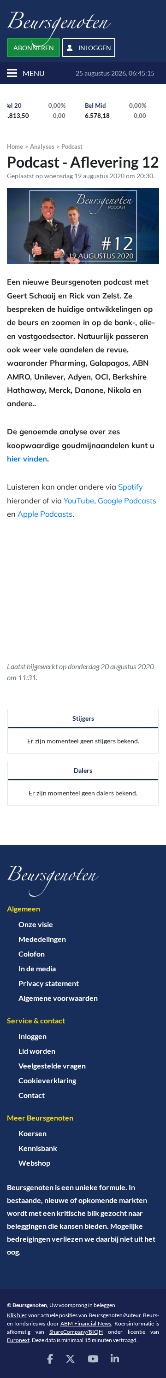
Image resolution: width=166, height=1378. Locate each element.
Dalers (83, 770)
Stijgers (83, 718)
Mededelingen (42, 938)
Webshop (34, 1162)
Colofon (31, 953)
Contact (31, 1095)
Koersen (32, 1133)
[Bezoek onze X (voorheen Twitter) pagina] (70, 1358)
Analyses (42, 146)
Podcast (72, 146)
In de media (37, 968)
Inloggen (32, 1036)
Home (15, 146)
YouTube (79, 500)
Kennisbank (37, 1148)
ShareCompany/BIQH (76, 1331)
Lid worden (36, 1050)
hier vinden (27, 458)
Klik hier (17, 1315)
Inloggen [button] (94, 48)
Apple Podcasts (45, 514)
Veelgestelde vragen (52, 1065)
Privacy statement (48, 983)
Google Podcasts (127, 500)
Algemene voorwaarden (58, 997)
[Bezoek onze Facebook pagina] (50, 1358)
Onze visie (35, 924)
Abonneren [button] (33, 48)
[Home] (83, 881)
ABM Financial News (86, 1323)
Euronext (18, 1340)
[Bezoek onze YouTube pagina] (93, 1358)
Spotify (130, 486)
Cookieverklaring (47, 1080)
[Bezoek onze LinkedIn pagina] (115, 1358)
